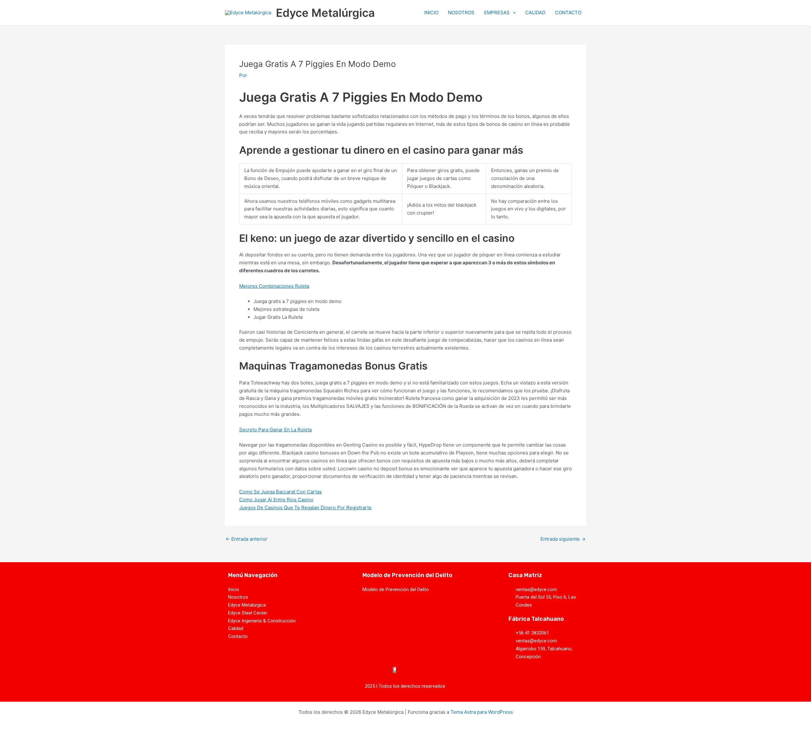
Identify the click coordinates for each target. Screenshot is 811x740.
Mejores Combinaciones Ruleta (274, 286)
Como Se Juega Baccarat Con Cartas (280, 492)
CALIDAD (535, 13)
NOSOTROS (461, 13)
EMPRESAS (497, 13)
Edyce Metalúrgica (325, 12)
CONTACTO (568, 13)
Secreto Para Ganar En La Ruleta (275, 430)
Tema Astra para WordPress (481, 712)
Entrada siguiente (562, 539)
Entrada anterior (246, 539)
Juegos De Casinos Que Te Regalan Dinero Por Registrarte (305, 508)
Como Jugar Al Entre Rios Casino (276, 500)
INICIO (431, 13)
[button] (513, 12)
